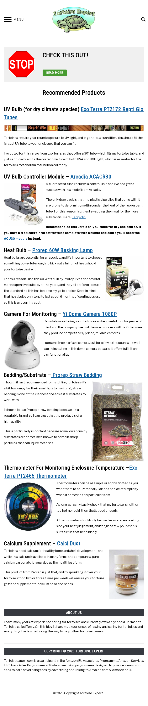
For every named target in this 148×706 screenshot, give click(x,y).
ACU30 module (15, 238)
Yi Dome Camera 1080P (90, 314)
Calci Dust (69, 543)
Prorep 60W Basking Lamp (62, 250)
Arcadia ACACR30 (91, 176)
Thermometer (51, 476)
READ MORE (54, 73)
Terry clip (79, 217)
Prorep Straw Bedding (76, 375)
